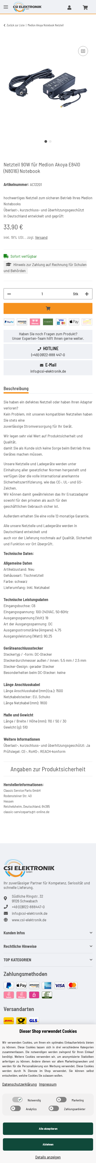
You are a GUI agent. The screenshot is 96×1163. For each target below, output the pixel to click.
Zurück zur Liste (16, 25)
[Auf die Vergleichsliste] (83, 51)
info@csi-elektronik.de (48, 371)
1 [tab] (45, 141)
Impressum (47, 1084)
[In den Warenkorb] (7, 40)
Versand (41, 237)
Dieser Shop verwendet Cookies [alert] (48, 1031)
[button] (69, 7)
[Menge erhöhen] (86, 294)
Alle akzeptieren (48, 1128)
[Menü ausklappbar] (6, 3)
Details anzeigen (48, 1156)
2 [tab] (50, 141)
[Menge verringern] (9, 294)
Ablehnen (48, 1144)
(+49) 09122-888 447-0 (48, 354)
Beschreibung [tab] (16, 388)
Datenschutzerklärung (19, 1084)
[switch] (17, 1099)
